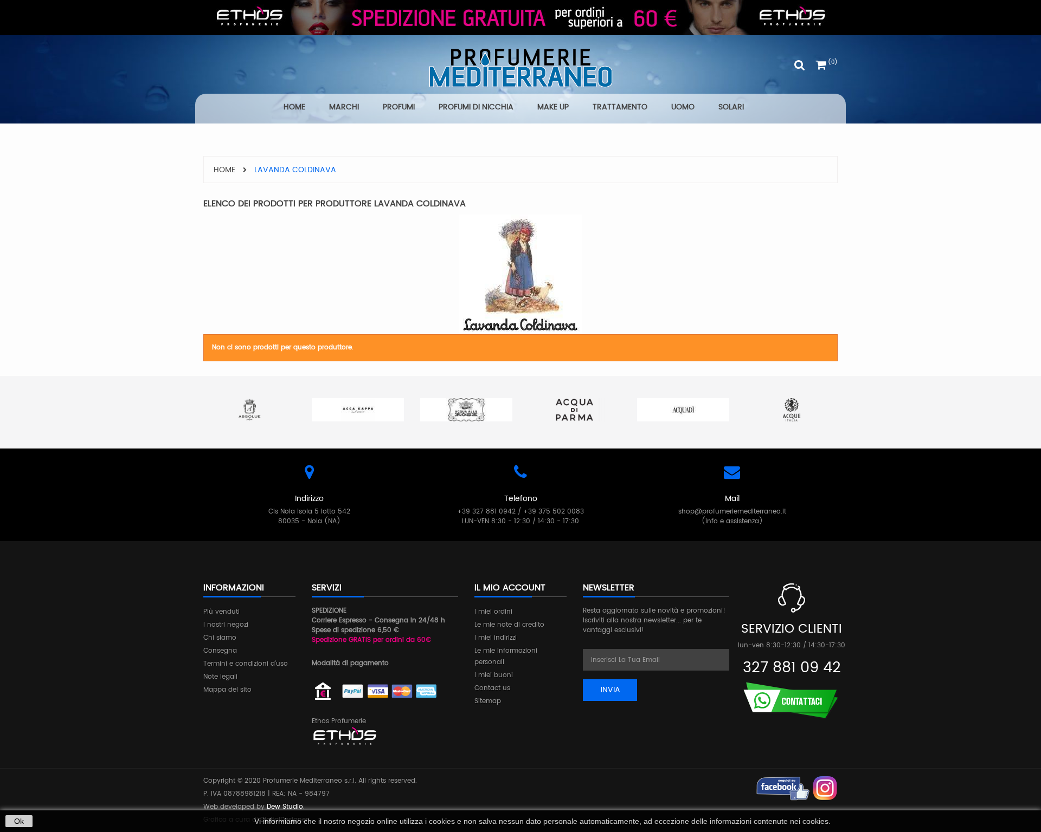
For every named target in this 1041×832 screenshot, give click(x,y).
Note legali (220, 677)
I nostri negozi (225, 625)
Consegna (220, 651)
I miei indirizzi (495, 638)
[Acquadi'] (683, 410)
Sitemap (487, 701)
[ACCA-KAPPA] (358, 410)
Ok (19, 821)
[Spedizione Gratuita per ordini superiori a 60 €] (520, 17)
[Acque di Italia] (792, 410)
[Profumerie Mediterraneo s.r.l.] (520, 68)
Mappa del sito (227, 690)
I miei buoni (493, 675)
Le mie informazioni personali (505, 656)
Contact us (492, 688)
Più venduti (221, 612)
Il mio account (509, 588)
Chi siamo (219, 638)
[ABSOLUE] (249, 410)
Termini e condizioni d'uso (245, 664)
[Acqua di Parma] (575, 410)
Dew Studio (285, 807)
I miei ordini (493, 612)
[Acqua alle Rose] (466, 410)
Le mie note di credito (509, 625)
